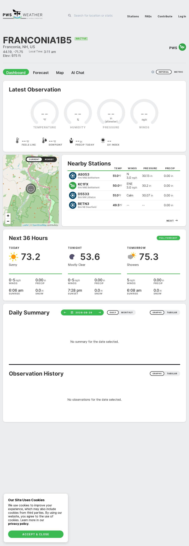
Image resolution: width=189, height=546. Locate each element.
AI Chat (69, 73)
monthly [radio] (127, 313)
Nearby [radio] (49, 160)
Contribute (165, 16)
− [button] (8, 221)
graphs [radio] (157, 313)
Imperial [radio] (164, 72)
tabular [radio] (172, 313)
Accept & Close (35, 534)
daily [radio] (113, 313)
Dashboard (14, 73)
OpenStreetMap (39, 225)
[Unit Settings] (153, 72)
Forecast (36, 73)
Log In (182, 16)
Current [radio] (34, 160)
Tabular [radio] (172, 374)
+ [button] (8, 216)
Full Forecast (168, 238)
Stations (133, 16)
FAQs (148, 16)
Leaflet (26, 225)
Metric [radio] (178, 72)
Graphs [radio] (157, 374)
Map (53, 73)
